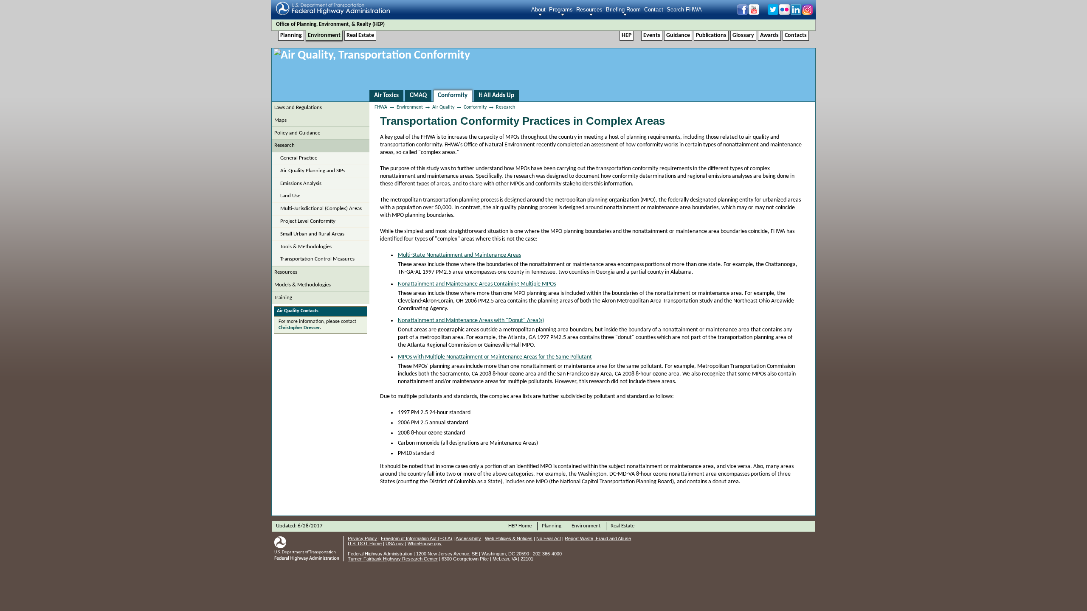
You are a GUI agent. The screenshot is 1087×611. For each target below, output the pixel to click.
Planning (291, 35)
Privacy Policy (362, 538)
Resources (589, 9)
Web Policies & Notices (508, 538)
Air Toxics (386, 95)
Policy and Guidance (297, 133)
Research (284, 145)
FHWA (381, 107)
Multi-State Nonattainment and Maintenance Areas (459, 255)
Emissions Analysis (300, 183)
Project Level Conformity (307, 221)
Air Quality (443, 107)
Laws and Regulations (298, 107)
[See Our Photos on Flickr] (784, 12)
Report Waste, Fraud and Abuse (598, 538)
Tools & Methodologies (306, 246)
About (538, 9)
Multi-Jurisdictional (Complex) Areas (321, 208)
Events (651, 35)
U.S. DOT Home (365, 543)
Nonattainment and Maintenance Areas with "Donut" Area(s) (471, 320)
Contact (653, 9)
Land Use (290, 196)
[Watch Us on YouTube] (757, 12)
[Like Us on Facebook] (742, 12)
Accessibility (468, 538)
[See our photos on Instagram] (807, 12)
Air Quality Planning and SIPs (312, 171)
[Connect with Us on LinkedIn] (795, 12)
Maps (280, 120)
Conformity (452, 95)
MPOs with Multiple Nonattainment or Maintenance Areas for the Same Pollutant (495, 357)
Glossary (743, 35)
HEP (378, 24)
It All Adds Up (496, 95)
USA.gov (395, 543)
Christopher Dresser (299, 328)
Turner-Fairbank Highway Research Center (393, 558)
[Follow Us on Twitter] (772, 12)
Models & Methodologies (302, 285)
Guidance (678, 35)
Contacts (796, 35)
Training (283, 297)
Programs (561, 9)
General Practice (298, 158)
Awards (769, 35)
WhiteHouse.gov (425, 543)
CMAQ (418, 95)
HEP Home (520, 526)
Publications (711, 35)
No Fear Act (548, 538)
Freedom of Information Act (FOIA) (416, 538)
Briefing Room (623, 9)
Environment (324, 35)
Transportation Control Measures (317, 259)
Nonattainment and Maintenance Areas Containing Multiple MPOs (477, 284)
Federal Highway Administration (380, 553)
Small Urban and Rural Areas (312, 234)
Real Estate (360, 35)
